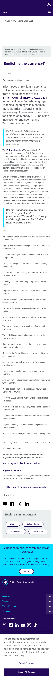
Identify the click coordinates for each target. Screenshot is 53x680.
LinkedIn (17, 623)
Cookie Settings (26, 663)
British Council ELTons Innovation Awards (25, 487)
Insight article (38, 531)
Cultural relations (33, 524)
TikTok (35, 623)
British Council (8, 4)
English (12, 524)
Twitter (4, 623)
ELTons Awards (13, 150)
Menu (5, 12)
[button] (26, 582)
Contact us (6, 611)
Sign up (26, 571)
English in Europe (11, 470)
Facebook (11, 623)
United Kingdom (15, 531)
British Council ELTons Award (22, 97)
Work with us (7, 601)
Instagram (29, 623)
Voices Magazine (9, 606)
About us (6, 596)
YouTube (23, 623)
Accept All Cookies (27, 672)
